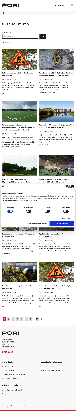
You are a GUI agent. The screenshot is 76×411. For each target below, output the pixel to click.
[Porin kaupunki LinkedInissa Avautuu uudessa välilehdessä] (12, 352)
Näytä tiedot (66, 218)
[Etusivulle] (10, 5)
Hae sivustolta (59, 5)
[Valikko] (72, 5)
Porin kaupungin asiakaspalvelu (13, 390)
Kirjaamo (6, 394)
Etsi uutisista (6, 32)
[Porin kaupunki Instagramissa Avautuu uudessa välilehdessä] (6, 352)
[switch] (28, 211)
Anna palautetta (9, 371)
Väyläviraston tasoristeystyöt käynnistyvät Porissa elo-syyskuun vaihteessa (16, 181)
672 (37, 319)
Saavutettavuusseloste (18, 406)
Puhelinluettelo (8, 367)
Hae (43, 36)
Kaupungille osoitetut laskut (51, 371)
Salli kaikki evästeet (62, 223)
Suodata (7, 43)
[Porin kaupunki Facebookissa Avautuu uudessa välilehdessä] (3, 352)
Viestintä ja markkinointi (11, 378)
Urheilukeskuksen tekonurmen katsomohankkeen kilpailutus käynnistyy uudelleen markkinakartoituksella (18, 127)
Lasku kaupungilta (48, 367)
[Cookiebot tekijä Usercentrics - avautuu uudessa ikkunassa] (66, 186)
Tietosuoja (5, 406)
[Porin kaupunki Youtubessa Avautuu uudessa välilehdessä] (9, 352)
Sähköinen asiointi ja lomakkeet (14, 374)
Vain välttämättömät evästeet (37, 223)
